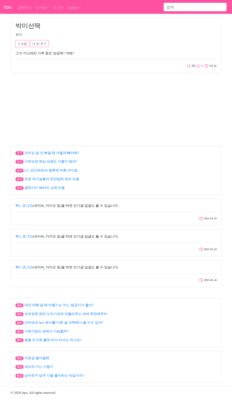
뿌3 (18, 267)
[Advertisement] (116, 108)
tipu (8, 7)
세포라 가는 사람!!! (38, 366)
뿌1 (18, 205)
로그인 (58, 7)
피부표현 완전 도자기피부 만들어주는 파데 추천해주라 (65, 314)
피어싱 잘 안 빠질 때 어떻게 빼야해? (51, 153)
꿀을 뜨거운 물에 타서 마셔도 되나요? (53, 340)
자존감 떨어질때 (36, 358)
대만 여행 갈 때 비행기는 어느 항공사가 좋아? (59, 305)
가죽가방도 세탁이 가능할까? (46, 331)
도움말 (72, 7)
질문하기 (24, 7)
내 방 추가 (39, 44)
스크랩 (22, 44)
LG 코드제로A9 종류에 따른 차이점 (51, 170)
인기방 (40, 7)
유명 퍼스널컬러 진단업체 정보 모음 (51, 179)
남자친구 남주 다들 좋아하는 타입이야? (54, 375)
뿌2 (18, 236)
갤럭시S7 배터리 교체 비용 (44, 188)
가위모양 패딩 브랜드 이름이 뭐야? (50, 161)
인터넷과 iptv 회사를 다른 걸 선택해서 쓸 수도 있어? (63, 322)
